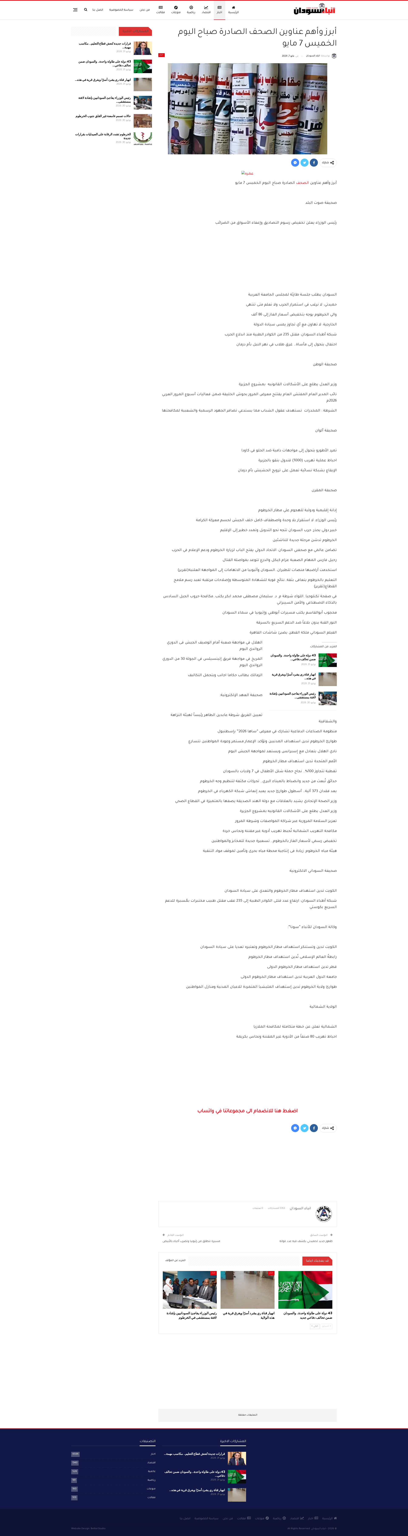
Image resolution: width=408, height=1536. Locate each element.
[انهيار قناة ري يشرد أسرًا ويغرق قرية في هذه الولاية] (328, 679)
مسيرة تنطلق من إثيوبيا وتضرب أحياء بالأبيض (191, 1241)
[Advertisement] (247, 259)
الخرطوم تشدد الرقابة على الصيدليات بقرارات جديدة (103, 136)
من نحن (145, 10)
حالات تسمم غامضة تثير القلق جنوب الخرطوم (103, 116)
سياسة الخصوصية (121, 10)
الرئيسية (233, 12)
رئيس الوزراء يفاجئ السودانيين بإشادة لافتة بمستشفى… (293, 695)
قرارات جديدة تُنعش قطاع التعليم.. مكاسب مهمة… (105, 45)
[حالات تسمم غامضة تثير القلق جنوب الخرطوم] (143, 121)
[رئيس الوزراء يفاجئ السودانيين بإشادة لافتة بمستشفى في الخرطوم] (328, 698)
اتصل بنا (97, 10)
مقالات (160, 12)
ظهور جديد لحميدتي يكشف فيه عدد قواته (306, 1241)
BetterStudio (98, 1529)
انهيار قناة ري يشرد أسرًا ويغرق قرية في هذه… (294, 676)
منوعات (176, 12)
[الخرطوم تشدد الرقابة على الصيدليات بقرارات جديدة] (143, 139)
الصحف (302, 183)
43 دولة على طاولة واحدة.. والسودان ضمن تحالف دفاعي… (293, 657)
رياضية (191, 12)
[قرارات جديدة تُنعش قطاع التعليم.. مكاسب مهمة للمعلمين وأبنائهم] (143, 48)
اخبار (219, 12)
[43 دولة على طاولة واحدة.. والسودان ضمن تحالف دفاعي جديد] (328, 660)
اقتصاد (206, 12)
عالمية (152, 1471)
